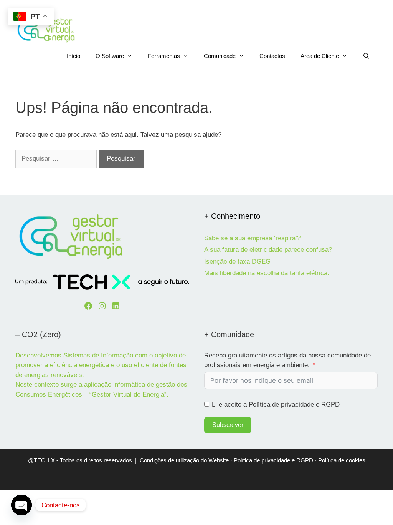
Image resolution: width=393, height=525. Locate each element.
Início (73, 56)
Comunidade (220, 56)
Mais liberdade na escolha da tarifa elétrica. (266, 273)
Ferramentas (164, 56)
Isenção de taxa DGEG (237, 261)
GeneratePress (255, 477)
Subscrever (227, 425)
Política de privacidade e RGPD (273, 460)
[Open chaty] (21, 505)
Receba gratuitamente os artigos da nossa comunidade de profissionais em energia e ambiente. (287, 360)
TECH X (44, 460)
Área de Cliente (320, 56)
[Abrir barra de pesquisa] (366, 56)
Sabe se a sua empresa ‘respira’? (252, 238)
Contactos (272, 56)
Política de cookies (341, 460)
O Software (110, 56)
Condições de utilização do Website (184, 460)
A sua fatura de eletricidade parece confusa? (268, 249)
